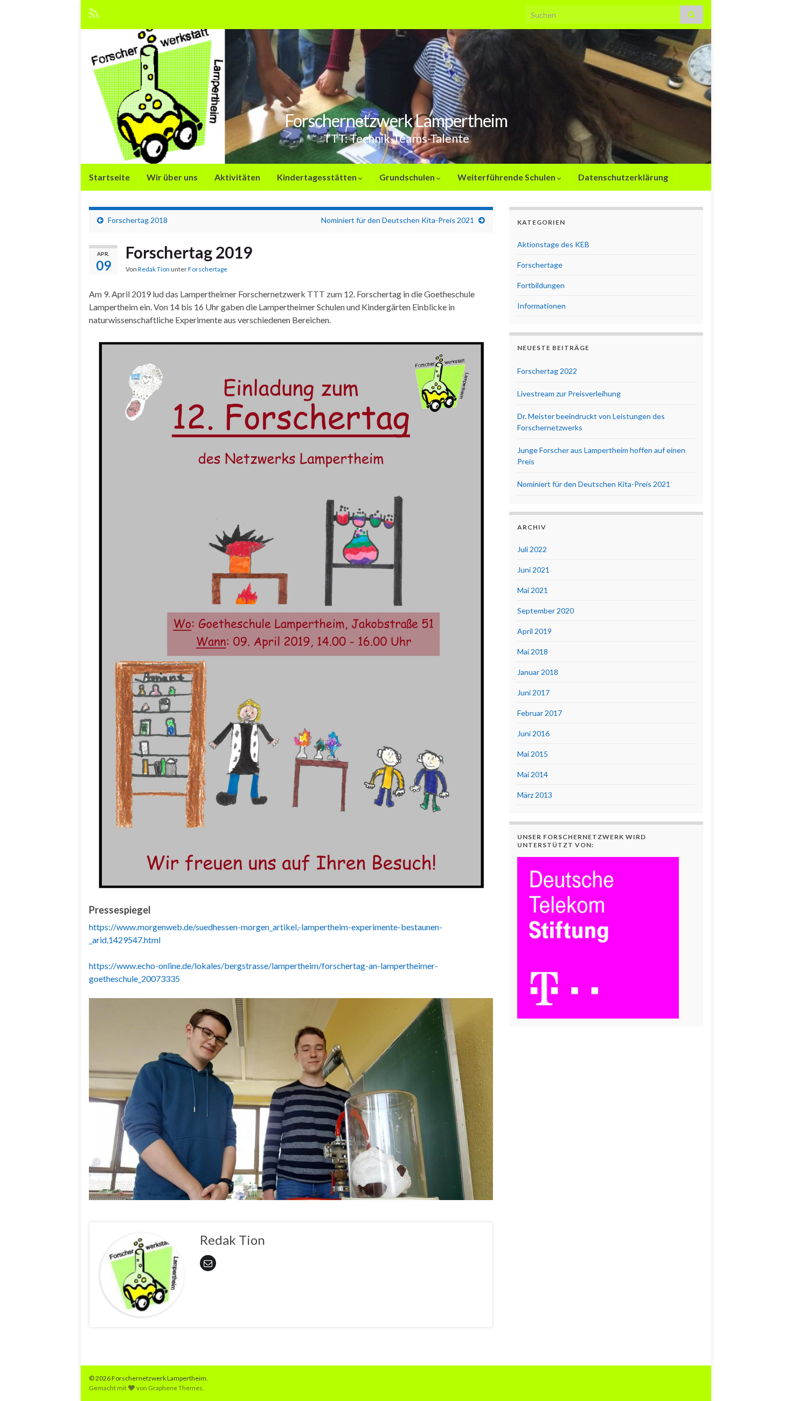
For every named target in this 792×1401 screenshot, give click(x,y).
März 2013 (534, 794)
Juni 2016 (533, 733)
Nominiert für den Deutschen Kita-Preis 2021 (397, 220)
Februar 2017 (539, 712)
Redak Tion (154, 269)
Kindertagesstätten (317, 177)
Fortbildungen (541, 285)
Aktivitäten (237, 177)
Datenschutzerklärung (623, 177)
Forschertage (207, 269)
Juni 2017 (533, 692)
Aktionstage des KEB (553, 244)
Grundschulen (407, 177)
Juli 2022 (532, 549)
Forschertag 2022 (547, 370)
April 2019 (534, 631)
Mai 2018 (532, 651)
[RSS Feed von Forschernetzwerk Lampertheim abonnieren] (94, 11)
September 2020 (545, 610)
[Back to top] (767, 1376)
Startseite (109, 177)
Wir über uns (172, 177)
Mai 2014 (532, 774)
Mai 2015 (532, 753)
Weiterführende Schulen (507, 177)
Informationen (541, 305)
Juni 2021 (533, 569)
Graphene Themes (175, 1388)
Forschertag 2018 (138, 220)
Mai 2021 (532, 590)
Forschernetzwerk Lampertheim (396, 120)
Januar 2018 (537, 672)
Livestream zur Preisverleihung (569, 393)
